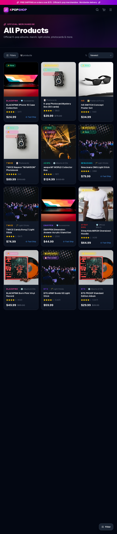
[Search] (97, 9)
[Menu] (110, 9)
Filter (108, 526)
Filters (13, 55)
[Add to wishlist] (34, 66)
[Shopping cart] (104, 9)
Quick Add (23, 93)
